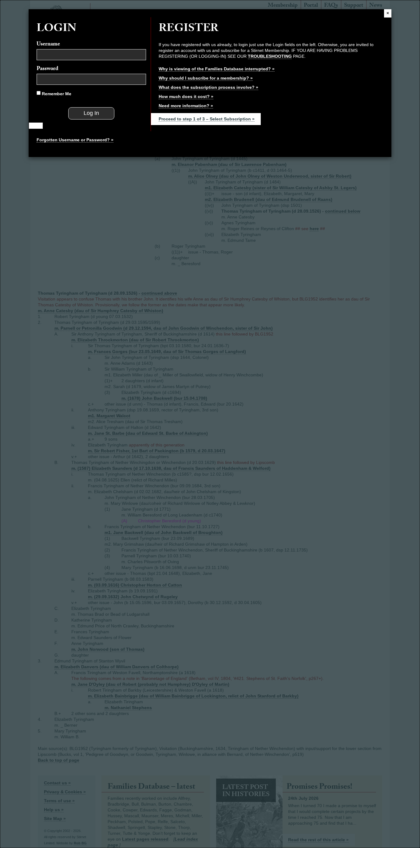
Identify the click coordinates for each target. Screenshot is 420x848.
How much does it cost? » (186, 96)
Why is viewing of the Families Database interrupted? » (217, 68)
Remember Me (56, 93)
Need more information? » (186, 105)
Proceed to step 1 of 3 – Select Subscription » (207, 118)
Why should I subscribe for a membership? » (206, 78)
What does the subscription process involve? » (208, 87)
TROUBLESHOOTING (270, 56)
